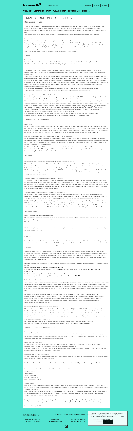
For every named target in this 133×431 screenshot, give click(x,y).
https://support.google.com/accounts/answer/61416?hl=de (46, 267)
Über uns (66, 414)
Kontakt (71, 414)
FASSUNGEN (27, 11)
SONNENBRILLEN (74, 11)
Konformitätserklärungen (80, 414)
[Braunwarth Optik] (32, 4)
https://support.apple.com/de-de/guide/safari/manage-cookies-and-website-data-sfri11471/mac (55, 276)
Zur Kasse (88, 5)
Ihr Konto (96, 5)
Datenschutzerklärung (107, 419)
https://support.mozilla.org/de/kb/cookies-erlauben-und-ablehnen (51, 274)
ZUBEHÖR (86, 11)
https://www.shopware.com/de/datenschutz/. (78, 323)
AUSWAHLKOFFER (59, 11)
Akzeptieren (107, 422)
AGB (55, 414)
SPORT (48, 11)
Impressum (60, 414)
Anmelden (104, 5)
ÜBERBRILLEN (39, 11)
